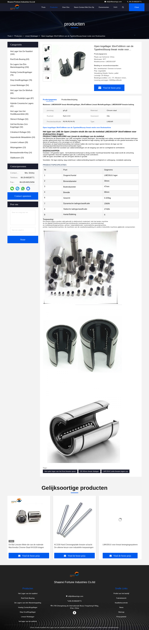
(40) (19, 112)
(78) (21, 80)
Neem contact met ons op (84, 7)
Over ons (65, 7)
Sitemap (121, 612)
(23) (17, 158)
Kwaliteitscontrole (121, 603)
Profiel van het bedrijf (121, 593)
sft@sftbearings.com (114, 2)
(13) (18, 147)
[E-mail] (28, 188)
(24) (22, 137)
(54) (19, 85)
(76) (21, 73)
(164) (21, 52)
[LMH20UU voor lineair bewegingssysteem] (74, 519)
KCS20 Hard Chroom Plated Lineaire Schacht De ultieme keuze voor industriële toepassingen (119, 546)
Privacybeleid (121, 617)
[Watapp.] (22, 188)
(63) (19, 59)
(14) (21, 153)
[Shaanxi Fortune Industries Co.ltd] (14, 7)
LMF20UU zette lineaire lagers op (115, 471)
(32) (19, 125)
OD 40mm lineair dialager (89, 471)
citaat (137, 7)
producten (18, 36)
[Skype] (17, 188)
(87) (22, 98)
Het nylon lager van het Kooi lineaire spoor (60, 471)
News (121, 607)
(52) (19, 119)
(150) (19, 65)
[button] (11, 525)
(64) (21, 91)
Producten (54, 7)
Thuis (43, 7)
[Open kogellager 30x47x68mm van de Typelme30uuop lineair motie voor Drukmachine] (71, 64)
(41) (21, 104)
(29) (19, 142)
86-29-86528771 (135, 2)
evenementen (104, 7)
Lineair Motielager (31, 36)
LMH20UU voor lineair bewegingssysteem (74, 545)
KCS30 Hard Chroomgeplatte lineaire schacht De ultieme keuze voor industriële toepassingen (28, 546)
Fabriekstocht (121, 598)
